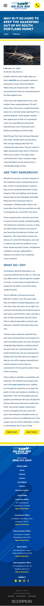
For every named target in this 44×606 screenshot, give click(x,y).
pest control (18, 384)
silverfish (12, 80)
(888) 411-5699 (22, 460)
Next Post (32, 432)
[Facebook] (28, 581)
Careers (22, 478)
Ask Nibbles (22, 482)
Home (22, 470)
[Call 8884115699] (37, 5)
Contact (22, 486)
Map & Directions (22, 508)
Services (22, 474)
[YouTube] (20, 581)
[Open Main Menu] (5, 5)
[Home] (21, 5)
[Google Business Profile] (16, 581)
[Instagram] (24, 581)
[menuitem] (11, 596)
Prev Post (12, 432)
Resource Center (22, 490)
